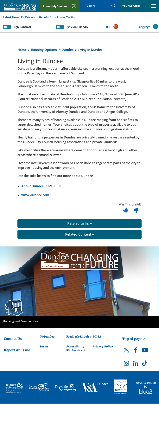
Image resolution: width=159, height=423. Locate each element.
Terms (44, 346)
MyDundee (47, 336)
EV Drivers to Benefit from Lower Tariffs (48, 17)
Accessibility (75, 346)
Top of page (132, 339)
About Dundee (32, 186)
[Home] (79, 258)
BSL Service (74, 350)
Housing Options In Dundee (52, 50)
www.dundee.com (35, 195)
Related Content (78, 234)
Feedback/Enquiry (78, 336)
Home (22, 50)
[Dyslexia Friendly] (60, 27)
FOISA (97, 336)
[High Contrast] (7, 27)
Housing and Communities (20, 321)
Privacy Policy (103, 346)
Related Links (78, 223)
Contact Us (13, 339)
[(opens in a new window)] (14, 387)
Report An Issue (17, 350)
